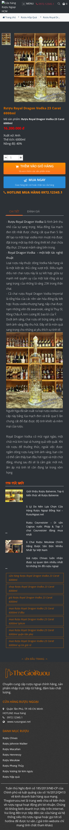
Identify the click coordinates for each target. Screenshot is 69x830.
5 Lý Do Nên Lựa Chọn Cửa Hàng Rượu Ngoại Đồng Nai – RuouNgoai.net (44, 510)
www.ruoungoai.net (19, 721)
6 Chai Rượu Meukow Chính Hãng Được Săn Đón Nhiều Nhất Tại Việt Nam (44, 546)
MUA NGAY (34, 182)
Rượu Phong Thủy (13, 765)
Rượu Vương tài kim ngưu (18, 771)
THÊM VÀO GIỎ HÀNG (36, 168)
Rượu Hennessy (12, 754)
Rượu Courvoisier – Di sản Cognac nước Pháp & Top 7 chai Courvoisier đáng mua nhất (44, 528)
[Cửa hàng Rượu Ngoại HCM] (10, 7)
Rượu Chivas (10, 738)
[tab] (14, 211)
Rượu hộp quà (11, 776)
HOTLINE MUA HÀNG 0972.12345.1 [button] (34, 192)
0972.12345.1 (46, 4)
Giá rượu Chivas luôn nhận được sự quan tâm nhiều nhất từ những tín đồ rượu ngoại (44, 562)
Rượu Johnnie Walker (15, 743)
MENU (29, 3)
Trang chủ (10, 17)
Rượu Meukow (11, 760)
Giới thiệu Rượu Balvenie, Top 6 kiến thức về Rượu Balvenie (45, 493)
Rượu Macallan (12, 749)
